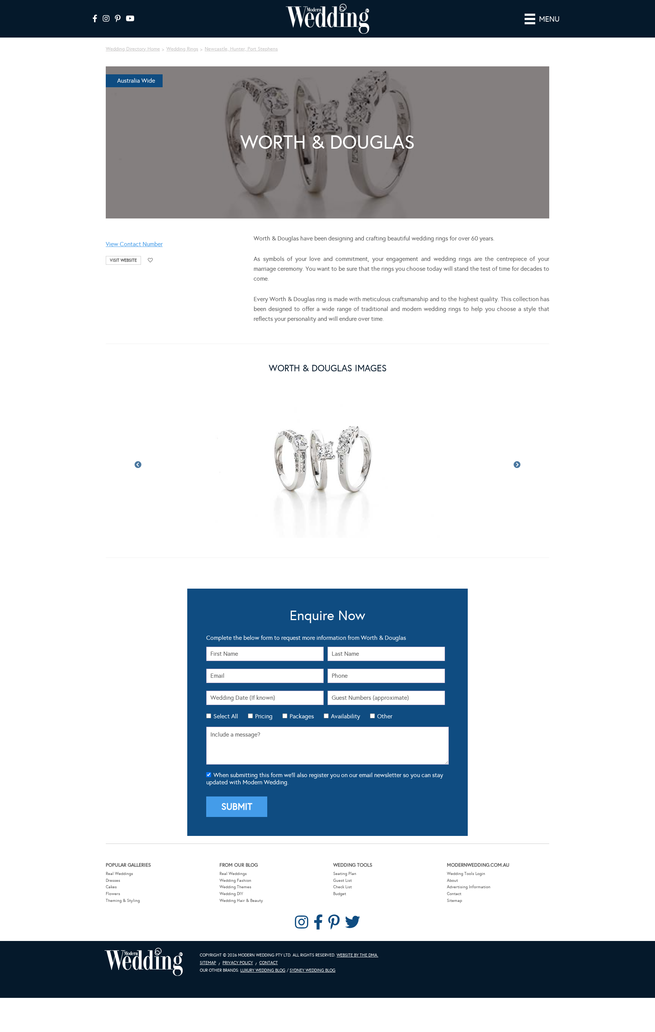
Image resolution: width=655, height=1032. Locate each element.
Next (517, 465)
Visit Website (123, 260)
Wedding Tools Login (466, 873)
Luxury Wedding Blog (262, 970)
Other (384, 716)
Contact (454, 893)
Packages (302, 716)
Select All (225, 716)
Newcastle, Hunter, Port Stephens (241, 49)
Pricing (264, 716)
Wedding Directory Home (133, 49)
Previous (138, 465)
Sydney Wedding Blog (312, 970)
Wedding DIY (231, 893)
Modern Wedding (144, 962)
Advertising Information (468, 886)
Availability (345, 716)
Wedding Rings (182, 49)
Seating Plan (344, 873)
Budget (339, 893)
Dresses (113, 880)
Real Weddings (119, 873)
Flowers (113, 893)
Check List (342, 886)
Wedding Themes (235, 886)
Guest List (342, 880)
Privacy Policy (238, 962)
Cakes (111, 886)
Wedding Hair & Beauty (241, 900)
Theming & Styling (123, 900)
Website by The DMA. (357, 955)
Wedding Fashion (235, 880)
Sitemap (454, 900)
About (452, 880)
